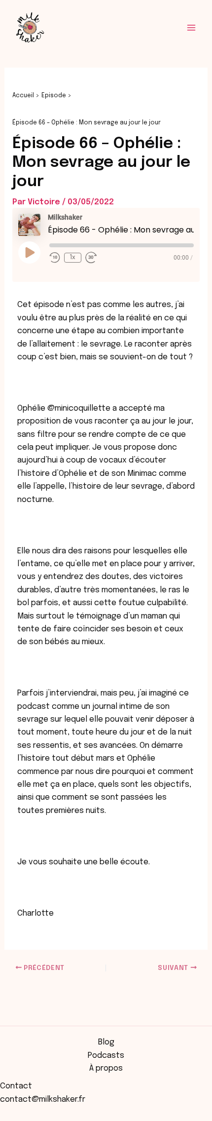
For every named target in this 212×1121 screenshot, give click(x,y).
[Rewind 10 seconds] (54, 258)
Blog (106, 1042)
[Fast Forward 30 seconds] (91, 258)
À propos (106, 1068)
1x (72, 258)
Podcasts (106, 1055)
